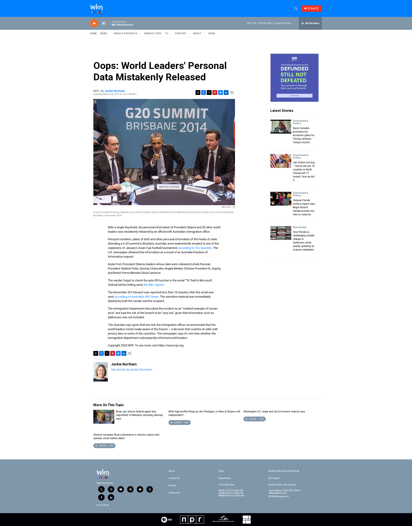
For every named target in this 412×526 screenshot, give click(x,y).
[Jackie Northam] (100, 372)
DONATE (313, 8)
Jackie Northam (115, 91)
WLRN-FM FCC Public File (231, 493)
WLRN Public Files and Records (283, 471)
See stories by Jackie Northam (131, 369)
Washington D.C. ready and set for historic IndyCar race (274, 411)
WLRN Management (278, 496)
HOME (93, 33)
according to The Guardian (195, 248)
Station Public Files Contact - (282, 485)
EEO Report (274, 478)
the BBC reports (154, 284)
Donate (172, 485)
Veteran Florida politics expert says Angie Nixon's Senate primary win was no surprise (304, 207)
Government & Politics (300, 122)
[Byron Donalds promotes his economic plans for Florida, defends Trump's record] (280, 127)
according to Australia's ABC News (137, 296)
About (197, 33)
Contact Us (174, 478)
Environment (299, 227)
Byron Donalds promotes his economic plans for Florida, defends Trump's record (303, 135)
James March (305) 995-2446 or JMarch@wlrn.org (284, 491)
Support (180, 33)
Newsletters (153, 33)
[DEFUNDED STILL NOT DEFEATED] (294, 78)
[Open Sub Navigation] (109, 33)
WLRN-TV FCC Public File (231, 490)
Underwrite (174, 493)
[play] (94, 23)
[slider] (108, 23)
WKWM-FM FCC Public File (231, 495)
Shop (221, 471)
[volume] (104, 23)
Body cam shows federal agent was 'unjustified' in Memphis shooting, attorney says (139, 415)
